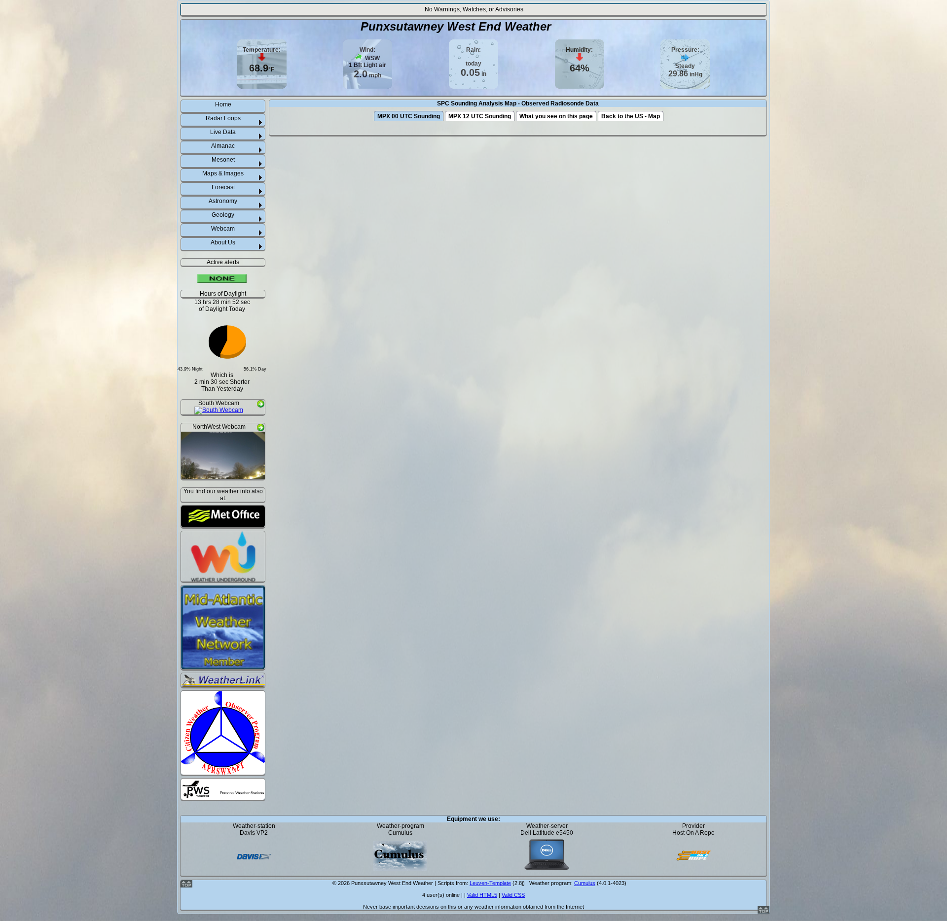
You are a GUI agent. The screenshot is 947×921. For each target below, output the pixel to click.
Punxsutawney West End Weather (456, 26)
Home (223, 104)
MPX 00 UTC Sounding (408, 116)
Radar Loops (223, 118)
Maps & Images (223, 173)
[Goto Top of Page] (763, 911)
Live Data (223, 132)
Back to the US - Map (630, 116)
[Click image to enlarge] (218, 411)
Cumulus (584, 883)
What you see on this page (556, 116)
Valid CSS (513, 895)
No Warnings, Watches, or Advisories (474, 9)
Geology (223, 214)
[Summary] (222, 279)
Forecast (223, 187)
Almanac (223, 145)
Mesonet (223, 159)
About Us (223, 242)
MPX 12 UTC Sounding (479, 116)
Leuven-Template (490, 883)
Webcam (223, 228)
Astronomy (223, 201)
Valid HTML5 (482, 895)
